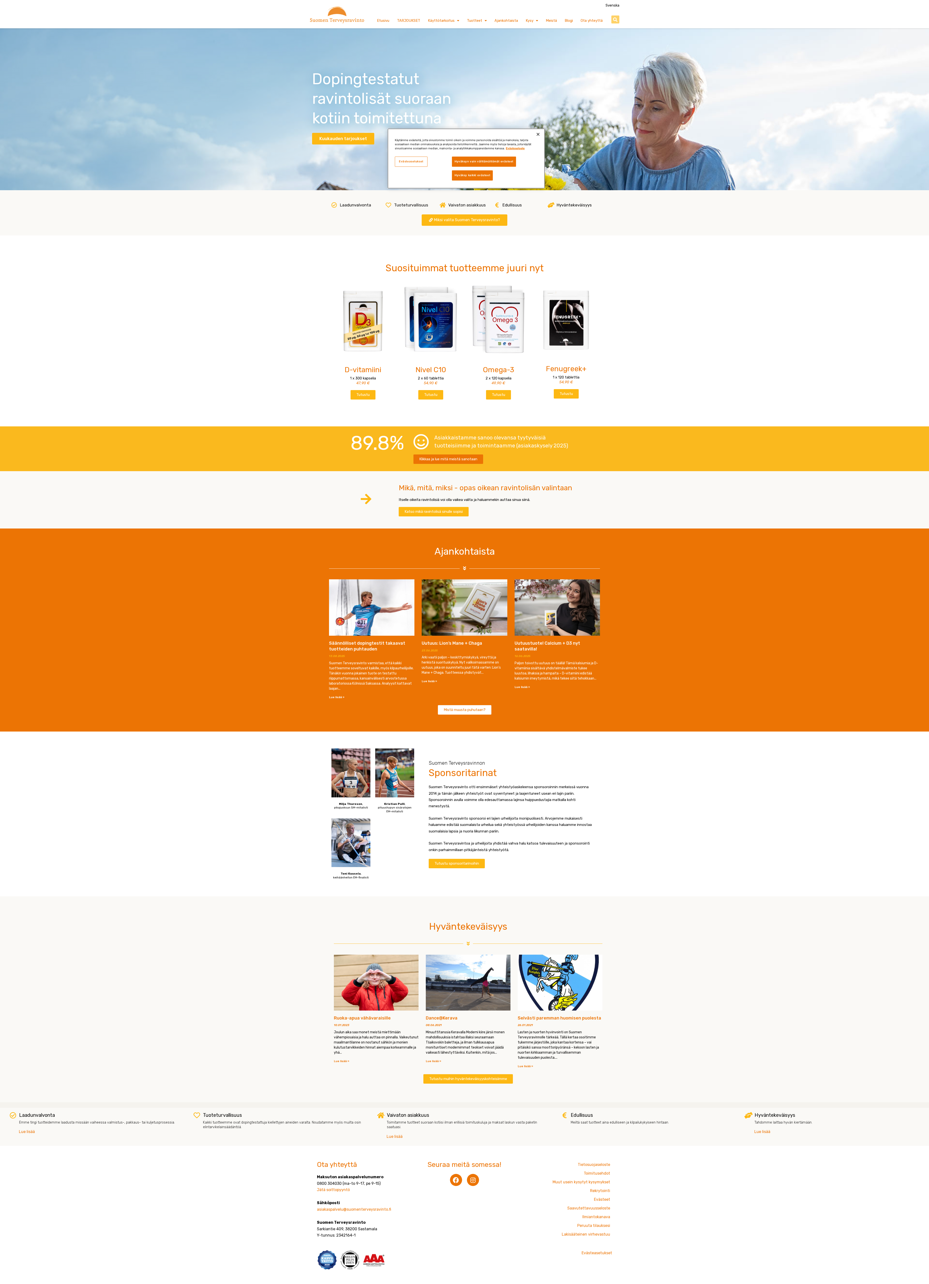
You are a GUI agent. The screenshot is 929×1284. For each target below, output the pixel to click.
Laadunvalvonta (355, 205)
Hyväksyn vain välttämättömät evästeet (484, 161)
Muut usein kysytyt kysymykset (581, 1182)
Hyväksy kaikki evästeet (472, 175)
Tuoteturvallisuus (411, 205)
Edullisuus (512, 205)
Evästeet (602, 1199)
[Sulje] (538, 134)
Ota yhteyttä (592, 20)
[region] (466, 158)
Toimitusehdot (597, 1173)
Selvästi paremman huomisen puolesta (559, 1018)
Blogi (569, 20)
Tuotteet (474, 20)
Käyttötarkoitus (441, 20)
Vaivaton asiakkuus (467, 205)
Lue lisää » (337, 697)
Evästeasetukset (411, 161)
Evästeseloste (515, 148)
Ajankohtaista (506, 20)
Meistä (551, 20)
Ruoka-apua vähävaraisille (362, 1018)
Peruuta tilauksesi (593, 1225)
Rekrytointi (600, 1190)
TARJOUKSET (408, 20)
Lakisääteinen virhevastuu (586, 1234)
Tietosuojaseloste (594, 1164)
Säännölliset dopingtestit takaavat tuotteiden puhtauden (367, 646)
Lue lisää (27, 1131)
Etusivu (383, 20)
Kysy (529, 20)
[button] (615, 19)
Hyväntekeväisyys (574, 205)
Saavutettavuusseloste (588, 1208)
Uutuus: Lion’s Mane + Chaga (452, 643)
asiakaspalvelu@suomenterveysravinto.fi (354, 1209)
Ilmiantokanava (596, 1217)
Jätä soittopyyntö (333, 1189)
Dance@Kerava (441, 1018)
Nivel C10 (430, 369)
